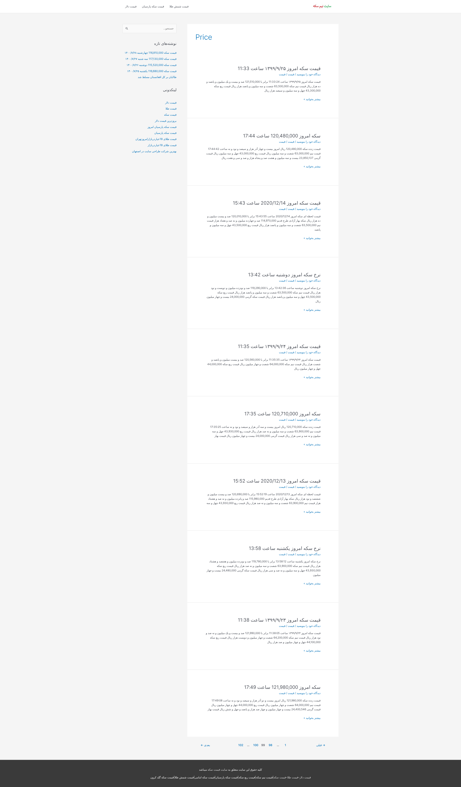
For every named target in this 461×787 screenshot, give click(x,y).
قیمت (291, 74)
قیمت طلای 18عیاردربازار (162, 145)
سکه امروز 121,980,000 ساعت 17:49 (282, 687)
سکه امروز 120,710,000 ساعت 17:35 (282, 413)
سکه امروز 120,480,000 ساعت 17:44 (282, 136)
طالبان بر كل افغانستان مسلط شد (157, 77)
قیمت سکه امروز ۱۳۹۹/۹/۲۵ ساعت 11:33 (279, 68)
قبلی (320, 745)
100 (255, 745)
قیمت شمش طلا (179, 6)
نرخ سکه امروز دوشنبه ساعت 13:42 (284, 274)
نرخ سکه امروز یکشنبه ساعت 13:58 (285, 548)
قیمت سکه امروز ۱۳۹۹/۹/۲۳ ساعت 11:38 (279, 620)
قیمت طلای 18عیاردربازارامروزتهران (155, 139)
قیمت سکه (170, 114)
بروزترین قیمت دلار (165, 120)
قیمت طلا (170, 108)
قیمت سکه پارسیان (153, 6)
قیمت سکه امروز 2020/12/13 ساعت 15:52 (277, 481)
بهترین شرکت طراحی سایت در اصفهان (154, 151)
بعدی (205, 745)
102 (240, 745)
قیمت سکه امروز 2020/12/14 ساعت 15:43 (277, 203)
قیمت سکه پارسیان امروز (161, 127)
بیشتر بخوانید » (312, 99)
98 (270, 745)
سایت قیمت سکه (217, 769)
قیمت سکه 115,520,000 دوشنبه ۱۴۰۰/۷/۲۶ (151, 65)
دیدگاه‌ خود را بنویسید (309, 74)
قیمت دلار (130, 6)
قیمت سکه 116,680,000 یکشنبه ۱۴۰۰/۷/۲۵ (151, 71)
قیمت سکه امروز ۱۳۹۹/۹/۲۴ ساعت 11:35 (279, 346)
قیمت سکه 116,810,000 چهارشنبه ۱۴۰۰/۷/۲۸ (150, 52)
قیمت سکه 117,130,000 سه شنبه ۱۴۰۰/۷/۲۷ (150, 59)
